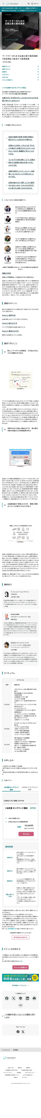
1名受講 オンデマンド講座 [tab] (11, 788)
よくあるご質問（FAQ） (29, 1075)
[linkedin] (27, 998)
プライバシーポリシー (9, 1072)
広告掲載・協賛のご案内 (28, 1070)
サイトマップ (24, 1077)
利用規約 (20, 1072)
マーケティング (6, 1050)
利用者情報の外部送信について (13, 1075)
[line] (20, 998)
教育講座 (15, 1050)
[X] (23, 1031)
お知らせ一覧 (11, 1067)
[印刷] (34, 998)
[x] (14, 998)
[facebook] (7, 998)
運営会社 (21, 1067)
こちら (21, 961)
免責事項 (29, 1067)
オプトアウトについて (30, 1072)
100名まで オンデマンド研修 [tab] (30, 788)
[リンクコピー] (20, 1005)
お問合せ (17, 1077)
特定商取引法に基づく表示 (12, 1070)
